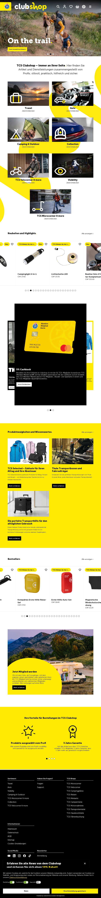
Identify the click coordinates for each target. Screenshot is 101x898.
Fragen (40, 783)
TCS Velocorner (73, 787)
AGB (9, 836)
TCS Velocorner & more (18, 806)
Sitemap (11, 840)
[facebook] (24, 855)
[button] (48, 54)
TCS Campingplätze (75, 791)
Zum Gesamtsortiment (17, 49)
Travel (10, 783)
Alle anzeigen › (87, 234)
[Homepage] (24, 7)
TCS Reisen (71, 795)
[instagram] (19, 855)
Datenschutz (13, 832)
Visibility (11, 791)
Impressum (12, 829)
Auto (10, 787)
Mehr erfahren (19, 687)
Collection (12, 802)
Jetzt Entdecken (13, 376)
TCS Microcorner (74, 783)
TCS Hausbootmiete (75, 813)
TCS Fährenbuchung (75, 817)
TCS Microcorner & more (18, 798)
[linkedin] (14, 855)
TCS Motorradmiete (75, 806)
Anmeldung (42, 856)
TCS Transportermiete (76, 809)
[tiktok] (29, 855)
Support (40, 787)
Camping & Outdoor (16, 795)
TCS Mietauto (72, 798)
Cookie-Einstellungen (17, 844)
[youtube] (9, 855)
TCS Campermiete (74, 802)
